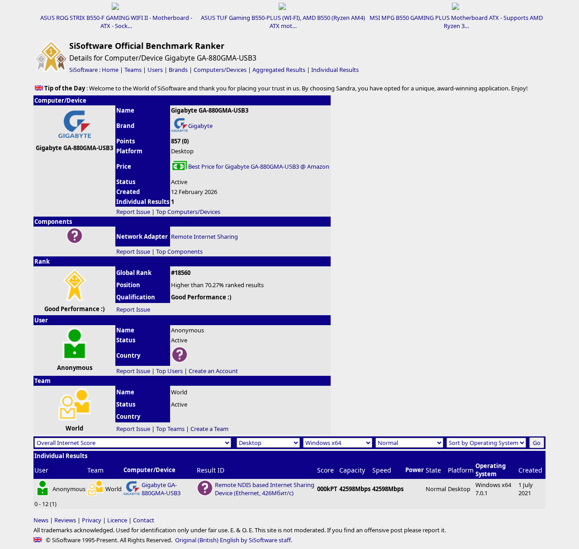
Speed (381, 470)
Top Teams (170, 429)
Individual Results (335, 70)
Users (155, 70)
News (40, 520)
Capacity (352, 470)
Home (110, 70)
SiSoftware (83, 70)
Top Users (169, 371)
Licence (117, 520)
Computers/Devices (220, 70)
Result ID (210, 470)
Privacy (91, 520)
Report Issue (133, 212)
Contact (143, 520)
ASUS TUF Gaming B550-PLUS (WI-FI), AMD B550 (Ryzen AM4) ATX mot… (283, 22)
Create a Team (209, 429)
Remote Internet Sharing (204, 236)
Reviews (65, 520)
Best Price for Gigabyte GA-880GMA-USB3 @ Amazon (258, 166)
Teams (133, 70)
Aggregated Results (278, 70)
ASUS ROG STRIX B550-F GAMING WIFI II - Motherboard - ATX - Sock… (116, 22)
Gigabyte (200, 126)
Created (530, 470)
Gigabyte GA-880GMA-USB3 (161, 489)
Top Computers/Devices (188, 212)
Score (325, 470)
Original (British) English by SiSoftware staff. (233, 540)
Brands (178, 70)
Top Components (179, 251)
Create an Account (213, 371)
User (41, 470)
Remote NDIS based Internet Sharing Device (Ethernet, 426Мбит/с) (264, 489)
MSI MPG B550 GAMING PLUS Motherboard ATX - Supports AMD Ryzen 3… (456, 22)
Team (95, 470)
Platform (461, 470)
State (433, 470)
